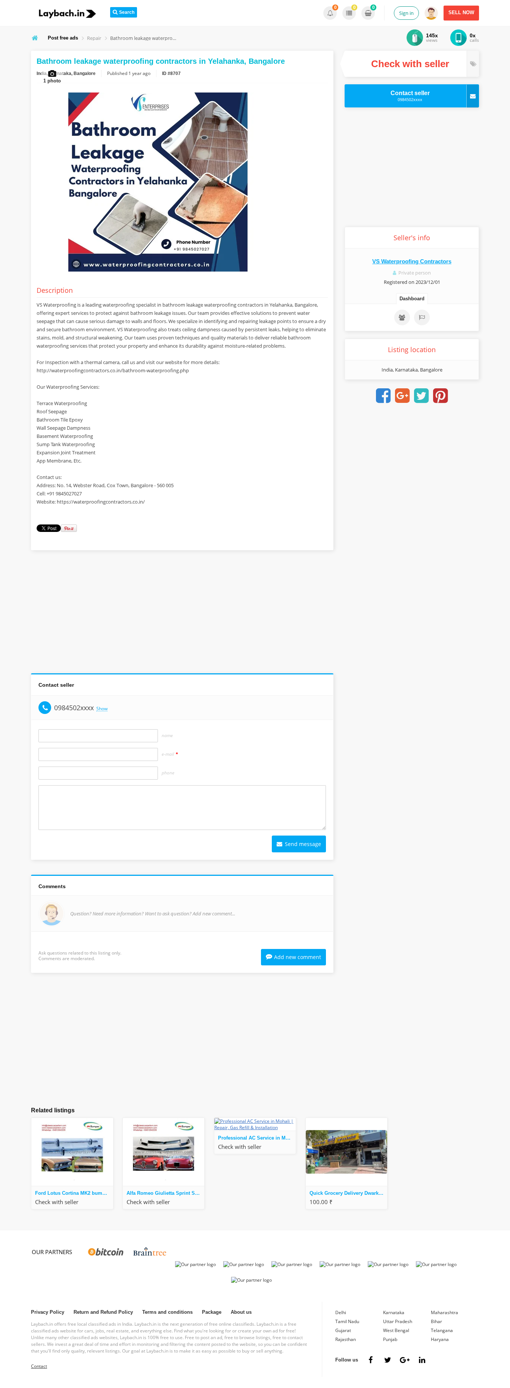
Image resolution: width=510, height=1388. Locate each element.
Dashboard (412, 298)
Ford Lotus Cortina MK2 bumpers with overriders (74, 1193)
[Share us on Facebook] (370, 1360)
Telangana (442, 1330)
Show (102, 708)
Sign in (406, 13)
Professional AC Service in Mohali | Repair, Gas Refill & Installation (257, 1138)
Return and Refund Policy (103, 1312)
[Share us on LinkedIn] (422, 1360)
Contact (39, 1366)
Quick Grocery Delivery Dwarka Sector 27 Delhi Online (348, 1193)
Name (167, 735)
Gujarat (343, 1330)
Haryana (440, 1339)
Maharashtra (444, 1312)
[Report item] (422, 317)
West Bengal (396, 1330)
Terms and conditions (167, 1312)
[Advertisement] (182, 613)
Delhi (340, 1312)
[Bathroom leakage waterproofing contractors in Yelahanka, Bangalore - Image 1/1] (158, 272)
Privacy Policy (47, 1312)
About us (241, 1312)
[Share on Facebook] (383, 395)
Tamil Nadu (347, 1321)
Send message (302, 843)
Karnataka (393, 1312)
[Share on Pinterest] (440, 395)
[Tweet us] (387, 1360)
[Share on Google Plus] (402, 395)
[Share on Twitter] (421, 395)
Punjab (390, 1339)
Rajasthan (345, 1339)
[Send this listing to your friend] (402, 317)
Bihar (436, 1321)
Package (211, 1312)
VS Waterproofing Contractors (411, 261)
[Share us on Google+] (404, 1360)
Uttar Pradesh (397, 1321)
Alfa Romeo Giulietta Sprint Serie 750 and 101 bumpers (165, 1193)
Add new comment (297, 957)
